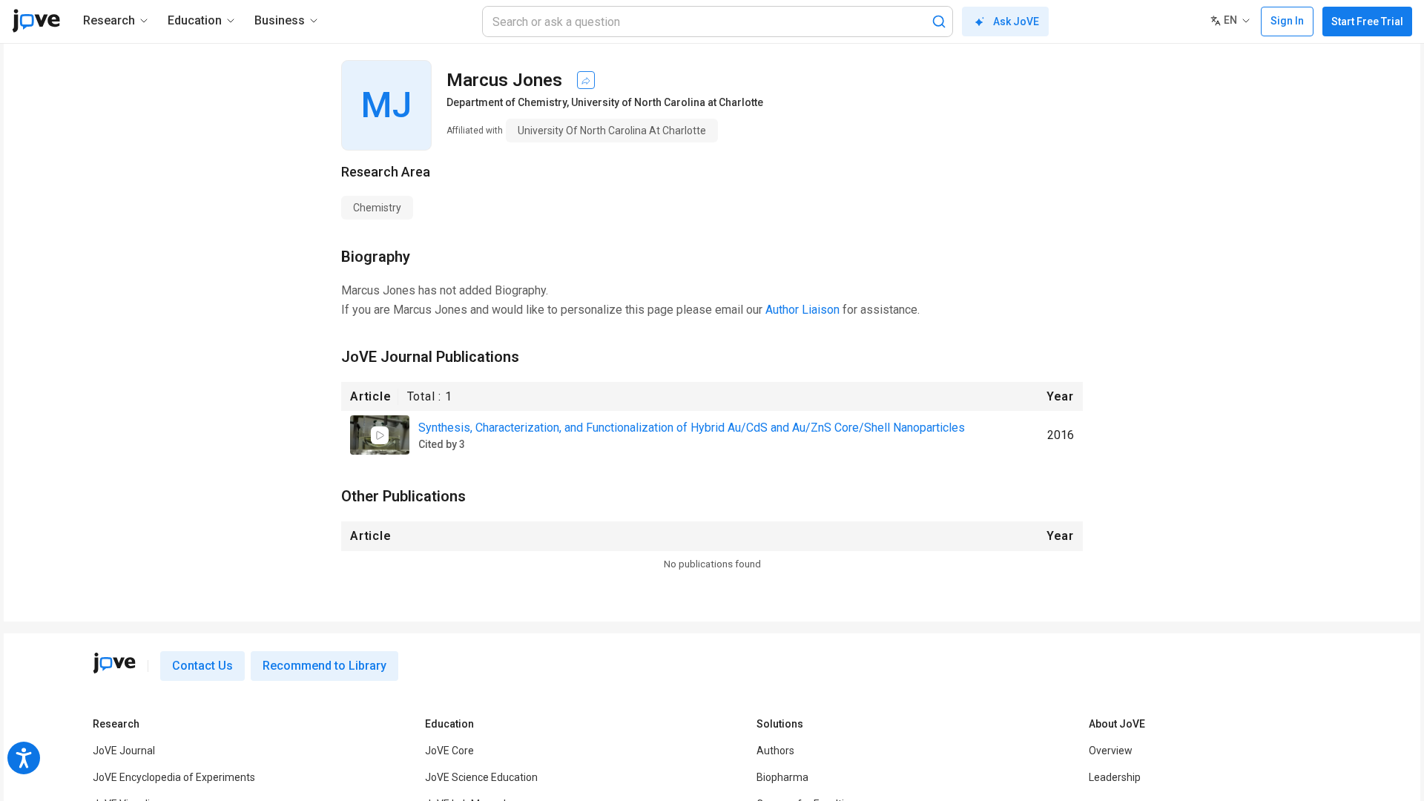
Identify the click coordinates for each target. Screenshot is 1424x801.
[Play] (380, 435)
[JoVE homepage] (114, 663)
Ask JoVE (1016, 21)
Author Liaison (802, 310)
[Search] (939, 21)
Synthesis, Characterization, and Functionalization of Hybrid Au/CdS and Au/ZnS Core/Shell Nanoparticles (691, 428)
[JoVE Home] (36, 21)
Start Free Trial (1367, 21)
